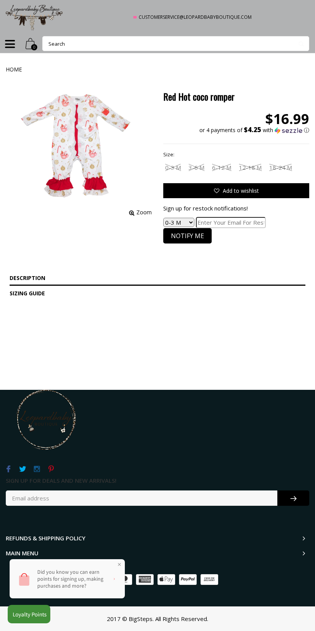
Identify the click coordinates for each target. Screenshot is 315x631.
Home (14, 69)
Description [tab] (27, 278)
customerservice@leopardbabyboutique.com (195, 17)
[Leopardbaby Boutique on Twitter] (22, 469)
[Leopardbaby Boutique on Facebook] (8, 469)
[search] (175, 43)
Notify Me (187, 236)
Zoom (144, 212)
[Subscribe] (293, 498)
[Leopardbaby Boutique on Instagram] (36, 469)
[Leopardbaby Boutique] (34, 17)
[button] (254, 130)
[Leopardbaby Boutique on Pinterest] (51, 469)
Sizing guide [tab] (27, 293)
